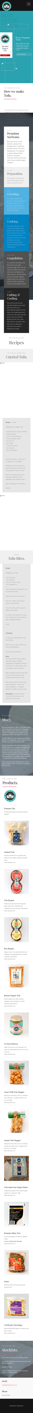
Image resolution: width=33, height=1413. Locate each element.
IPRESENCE (20, 1405)
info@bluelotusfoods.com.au (9, 1385)
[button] (28, 4)
